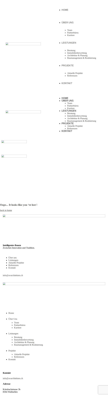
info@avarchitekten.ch (13, 275)
